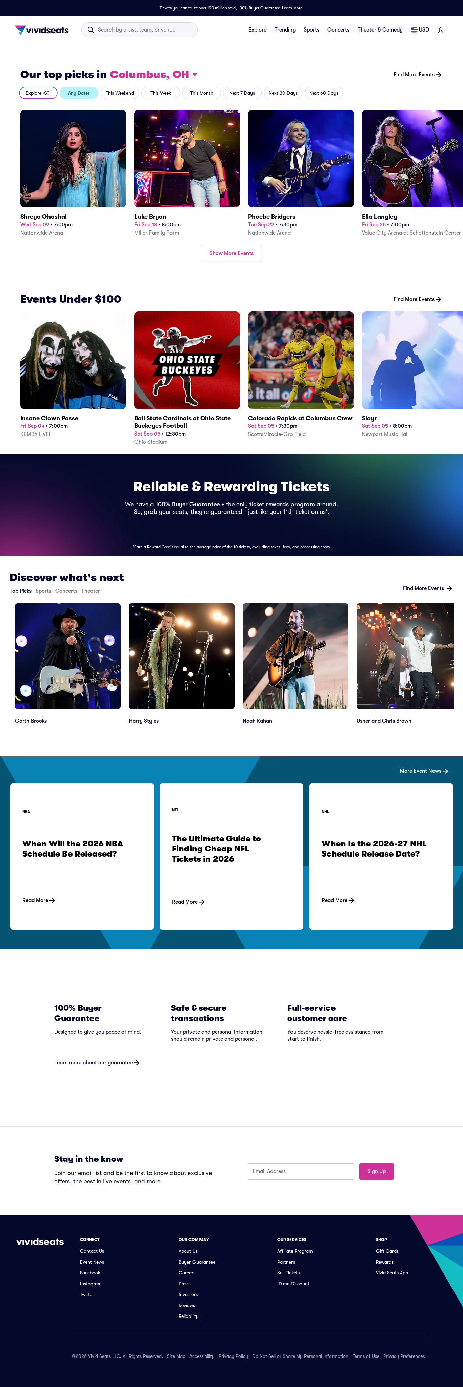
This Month (201, 93)
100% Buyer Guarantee (259, 8)
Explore (257, 30)
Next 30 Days (283, 93)
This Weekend (120, 93)
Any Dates (79, 93)
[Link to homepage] (44, 29)
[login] (440, 30)
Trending (285, 30)
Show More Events (231, 253)
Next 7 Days (242, 93)
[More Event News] (231, 760)
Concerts (338, 30)
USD (424, 30)
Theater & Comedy (380, 30)
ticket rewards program (282, 504)
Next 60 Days (323, 93)
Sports (311, 30)
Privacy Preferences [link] (404, 1356)
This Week (160, 93)
